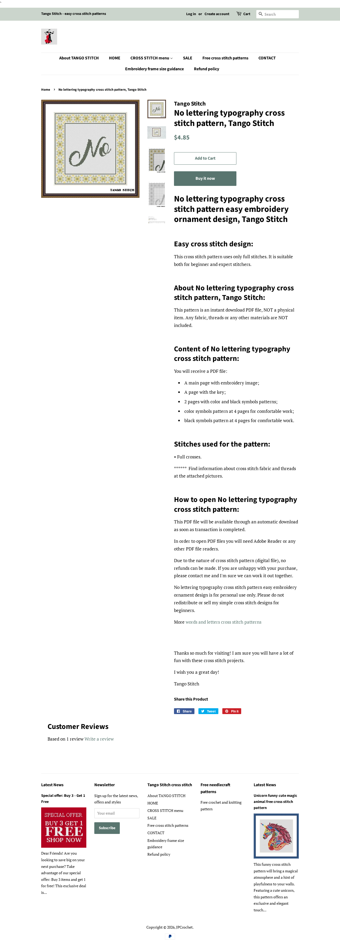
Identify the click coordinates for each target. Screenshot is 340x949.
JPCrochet (184, 927)
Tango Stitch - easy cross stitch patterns (73, 13)
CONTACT (267, 58)
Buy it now (205, 178)
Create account (217, 14)
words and (196, 622)
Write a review (99, 739)
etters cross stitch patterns (234, 622)
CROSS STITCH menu (150, 58)
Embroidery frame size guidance (154, 69)
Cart (246, 14)
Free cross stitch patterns (225, 58)
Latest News (52, 785)
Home (45, 89)
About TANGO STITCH (79, 58)
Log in (191, 14)
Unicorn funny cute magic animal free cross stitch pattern (275, 802)
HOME (114, 58)
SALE (187, 58)
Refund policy (206, 69)
